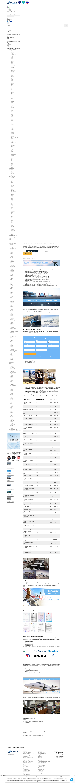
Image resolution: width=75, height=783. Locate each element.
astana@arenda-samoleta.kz (31, 718)
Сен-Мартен (12, 136)
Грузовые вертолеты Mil (26, 764)
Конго (11, 99)
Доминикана (12, 83)
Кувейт (12, 102)
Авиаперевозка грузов (11, 168)
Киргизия (12, 95)
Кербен (12, 193)
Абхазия (12, 50)
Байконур (12, 225)
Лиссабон (12, 196)
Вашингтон (12, 185)
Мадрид (12, 198)
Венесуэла (12, 71)
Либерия (12, 105)
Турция (12, 151)
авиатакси (39, 758)
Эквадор (12, 163)
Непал (11, 119)
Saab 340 (8, 480)
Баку (11, 374)
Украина (12, 152)
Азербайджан (12, 52)
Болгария (12, 63)
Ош (11, 400)
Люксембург (12, 107)
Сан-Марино (12, 133)
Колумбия (12, 98)
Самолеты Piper (40, 773)
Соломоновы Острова (13, 142)
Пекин (11, 208)
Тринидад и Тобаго (13, 149)
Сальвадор (12, 132)
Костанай (12, 228)
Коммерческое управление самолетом (16, 430)
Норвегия (12, 316)
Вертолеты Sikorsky (25, 766)
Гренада (12, 79)
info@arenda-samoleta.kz (59, 757)
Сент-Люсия (12, 138)
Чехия (11, 160)
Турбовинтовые (13, 175)
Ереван (12, 189)
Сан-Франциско (13, 211)
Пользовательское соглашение (27, 752)
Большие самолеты (13, 170)
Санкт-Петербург (13, 405)
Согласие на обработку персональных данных (28, 753)
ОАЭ (11, 123)
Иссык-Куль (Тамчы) (13, 191)
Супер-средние (13, 174)
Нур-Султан (12, 229)
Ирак (11, 281)
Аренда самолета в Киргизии (26, 770)
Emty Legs (10, 240)
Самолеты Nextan (40, 771)
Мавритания (12, 108)
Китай (11, 290)
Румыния (12, 131)
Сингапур (12, 139)
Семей (12, 231)
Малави (12, 110)
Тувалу (12, 343)
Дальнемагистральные (14, 365)
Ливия (11, 106)
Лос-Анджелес (13, 197)
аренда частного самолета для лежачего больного (44, 759)
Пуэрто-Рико (12, 129)
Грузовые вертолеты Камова (26, 763)
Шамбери (12, 220)
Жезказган (12, 226)
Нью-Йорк (12, 205)
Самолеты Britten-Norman (41, 766)
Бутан (11, 68)
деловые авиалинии (25, 756)
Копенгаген (12, 194)
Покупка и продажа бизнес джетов (13, 235)
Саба (11, 325)
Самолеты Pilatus (40, 772)
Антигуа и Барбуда (13, 56)
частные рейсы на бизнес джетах (27, 755)
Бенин (12, 62)
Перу (11, 321)
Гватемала (12, 76)
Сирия (11, 334)
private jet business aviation (11, 754)
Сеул (11, 213)
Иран (11, 88)
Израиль (12, 85)
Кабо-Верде (12, 91)
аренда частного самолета (41, 752)
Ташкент (12, 409)
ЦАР (11, 352)
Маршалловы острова (13, 113)
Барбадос (12, 59)
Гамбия (12, 75)
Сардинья (12, 212)
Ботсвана (12, 259)
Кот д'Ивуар (12, 101)
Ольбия (12, 206)
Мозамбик (12, 115)
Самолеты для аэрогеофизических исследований (44, 761)
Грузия (12, 80)
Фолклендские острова (14, 156)
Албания (12, 246)
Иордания (12, 87)
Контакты (10, 28)
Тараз (11, 232)
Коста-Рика (12, 294)
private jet (13, 34)
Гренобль (12, 186)
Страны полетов (26, 242)
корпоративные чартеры (26, 758)
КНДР (11, 97)
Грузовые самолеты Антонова (42, 762)
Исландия (12, 89)
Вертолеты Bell (25, 765)
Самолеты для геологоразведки (27, 762)
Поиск (66, 25)
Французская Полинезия (14, 157)
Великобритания (13, 70)
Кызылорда (12, 422)
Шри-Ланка (12, 356)
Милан (12, 200)
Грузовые (12, 171)
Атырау (12, 224)
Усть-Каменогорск (13, 427)
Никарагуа (12, 121)
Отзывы (10, 30)
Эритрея (12, 164)
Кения (11, 94)
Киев (11, 387)
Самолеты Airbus (40, 763)
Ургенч (12, 218)
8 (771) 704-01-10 (9, 11)
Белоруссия (12, 61)
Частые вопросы (11, 29)
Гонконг (12, 272)
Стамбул (12, 215)
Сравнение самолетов (11, 369)
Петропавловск (13, 230)
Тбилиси (12, 216)
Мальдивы (12, 199)
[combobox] (8, 14)
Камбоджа (12, 92)
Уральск (12, 233)
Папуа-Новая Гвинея (13, 126)
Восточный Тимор (13, 72)
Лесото (12, 104)
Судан (11, 143)
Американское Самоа (13, 54)
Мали (11, 111)
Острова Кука (12, 124)
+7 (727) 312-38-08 (9, 9)
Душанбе (12, 188)
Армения (12, 57)
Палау (11, 125)
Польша (12, 128)
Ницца (12, 204)
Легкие (12, 172)
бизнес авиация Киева (64, 758)
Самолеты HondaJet (40, 770)
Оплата (10, 27)
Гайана (12, 268)
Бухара (12, 378)
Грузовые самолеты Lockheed (26, 773)
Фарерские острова (13, 154)
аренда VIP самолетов (41, 755)
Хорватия (12, 158)
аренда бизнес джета (41, 754)
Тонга (11, 148)
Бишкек (12, 183)
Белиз (11, 60)
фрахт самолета (40, 757)
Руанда (12, 130)
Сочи (11, 214)
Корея (11, 100)
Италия (12, 90)
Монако (12, 116)
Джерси (12, 81)
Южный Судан (12, 166)
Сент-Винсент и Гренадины (14, 137)
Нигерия (12, 120)
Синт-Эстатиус (13, 140)
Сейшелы (12, 135)
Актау (11, 221)
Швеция (12, 162)
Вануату (12, 69)
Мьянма (12, 117)
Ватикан (12, 263)
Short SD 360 (9, 473)
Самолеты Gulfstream (41, 769)
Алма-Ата (12, 222)
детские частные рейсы (41, 760)
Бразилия (12, 66)
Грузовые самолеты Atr (26, 767)
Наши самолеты (11, 169)
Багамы (12, 58)
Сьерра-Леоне (13, 145)
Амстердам (12, 177)
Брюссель (12, 184)
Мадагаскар (12, 109)
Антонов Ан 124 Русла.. (11, 501)
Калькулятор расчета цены (12, 49)
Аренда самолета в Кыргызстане (42, 765)
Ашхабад (12, 180)
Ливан (11, 299)
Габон (11, 73)
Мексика (12, 114)
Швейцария (12, 161)
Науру (11, 312)
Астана (12, 223)
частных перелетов (18, 776)
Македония (12, 303)
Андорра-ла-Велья (13, 178)
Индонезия (12, 86)
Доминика (12, 82)
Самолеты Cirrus (40, 767)
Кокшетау (12, 227)
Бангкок (12, 181)
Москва (12, 396)
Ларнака (12, 195)
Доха (11, 187)
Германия (12, 78)
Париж (12, 207)
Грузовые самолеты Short (26, 769)
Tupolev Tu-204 (9, 466)
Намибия (12, 118)
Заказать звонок (27, 253)
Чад (11, 159)
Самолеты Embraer (40, 768)
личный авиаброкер (25, 754)
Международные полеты (12, 176)
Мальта (12, 112)
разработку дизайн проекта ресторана (29, 780)
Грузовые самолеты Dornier (26, 771)
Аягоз (11, 418)
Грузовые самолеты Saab (26, 768)
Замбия (12, 84)
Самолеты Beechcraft (41, 764)
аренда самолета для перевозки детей (28, 761)
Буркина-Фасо (12, 67)
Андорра (12, 55)
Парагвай (12, 127)
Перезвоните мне (10, 16)
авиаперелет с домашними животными (28, 757)
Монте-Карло (12, 202)
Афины (12, 179)
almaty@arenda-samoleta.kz (31, 723)
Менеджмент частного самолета (13, 236)
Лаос (11, 103)
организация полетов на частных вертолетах (54, 778)
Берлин (12, 182)
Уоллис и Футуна (13, 153)
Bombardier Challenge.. (11, 494)
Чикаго (12, 219)
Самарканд (12, 210)
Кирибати (12, 96)
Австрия (12, 51)
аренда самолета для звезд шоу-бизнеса (28, 759)
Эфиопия (12, 165)
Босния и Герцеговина (13, 65)
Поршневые (12, 173)
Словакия (12, 141)
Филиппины (12, 155)
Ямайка (12, 167)
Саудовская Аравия (13, 134)
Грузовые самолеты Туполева (26, 774)
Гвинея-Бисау (12, 77)
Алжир (12, 53)
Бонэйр (12, 64)
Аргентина (12, 250)
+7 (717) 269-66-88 (9, 10)
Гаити (11, 74)
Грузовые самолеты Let (26, 772)
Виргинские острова (31, 242)
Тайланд (12, 146)
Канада (12, 93)
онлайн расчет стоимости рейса (42, 753)
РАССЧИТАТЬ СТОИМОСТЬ (30, 353)
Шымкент (12, 234)
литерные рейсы (40, 756)
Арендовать (8, 468)
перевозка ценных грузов (26, 760)
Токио (11, 217)
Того (11, 147)
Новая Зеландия (13, 122)
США (11, 144)
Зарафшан (12, 190)
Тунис (11, 150)
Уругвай (12, 347)
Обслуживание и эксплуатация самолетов (14, 237)
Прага (11, 209)
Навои (11, 203)
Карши (12, 192)
